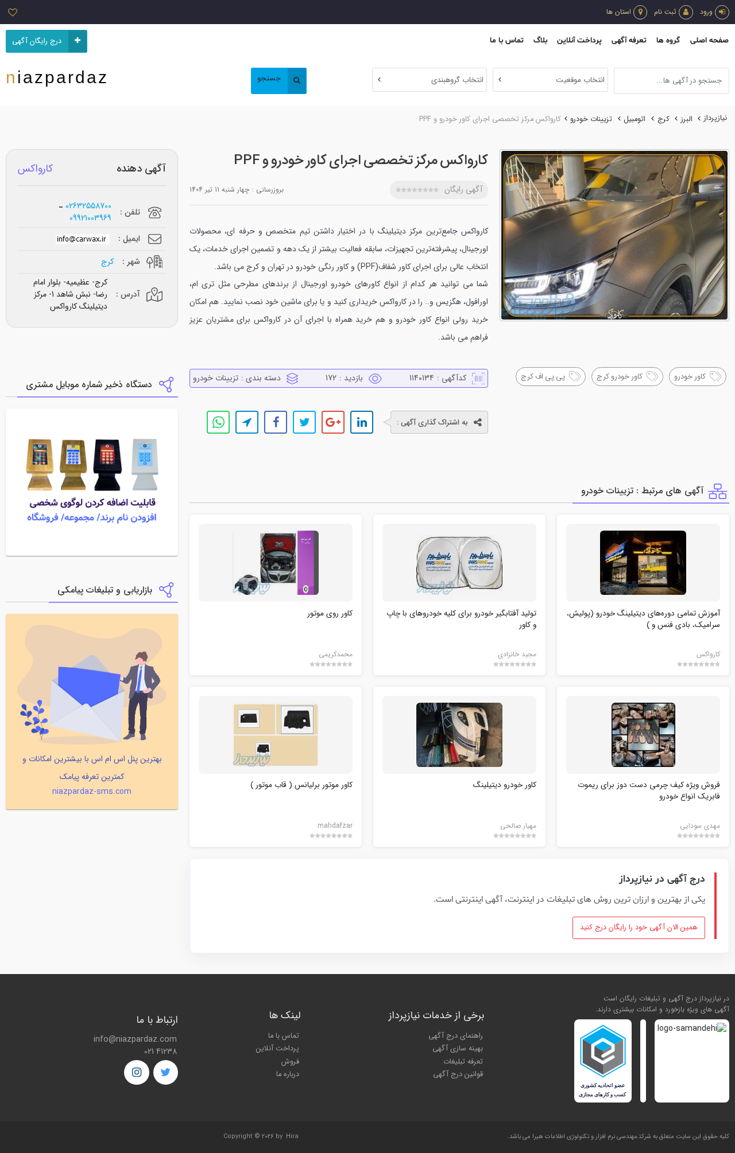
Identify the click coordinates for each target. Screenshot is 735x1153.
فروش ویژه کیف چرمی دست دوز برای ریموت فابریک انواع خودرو (649, 791)
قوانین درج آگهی (458, 1074)
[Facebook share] (275, 422)
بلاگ (540, 40)
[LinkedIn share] (361, 422)
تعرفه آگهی (629, 40)
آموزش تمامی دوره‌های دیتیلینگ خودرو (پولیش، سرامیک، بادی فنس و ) (643, 619)
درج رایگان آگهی (36, 41)
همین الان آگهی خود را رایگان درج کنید (639, 927)
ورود (706, 11)
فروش (290, 1062)
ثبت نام (665, 11)
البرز (687, 119)
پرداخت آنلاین (579, 40)
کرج (663, 119)
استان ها (618, 11)
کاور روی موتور (330, 613)
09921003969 (90, 218)
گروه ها (668, 40)
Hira (292, 1137)
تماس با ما (507, 40)
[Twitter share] (304, 422)
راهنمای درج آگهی (455, 1036)
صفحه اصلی (709, 40)
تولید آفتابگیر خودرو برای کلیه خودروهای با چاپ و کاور (461, 619)
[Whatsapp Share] (218, 422)
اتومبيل (634, 119)
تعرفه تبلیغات (463, 1062)
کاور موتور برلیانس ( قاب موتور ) (301, 785)
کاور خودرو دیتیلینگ (504, 785)
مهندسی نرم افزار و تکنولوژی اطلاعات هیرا (584, 1137)
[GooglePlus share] (333, 422)
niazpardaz (57, 77)
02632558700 (88, 206)
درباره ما (287, 1074)
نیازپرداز (715, 118)
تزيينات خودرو (591, 119)
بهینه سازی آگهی (457, 1048)
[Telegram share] (246, 422)
